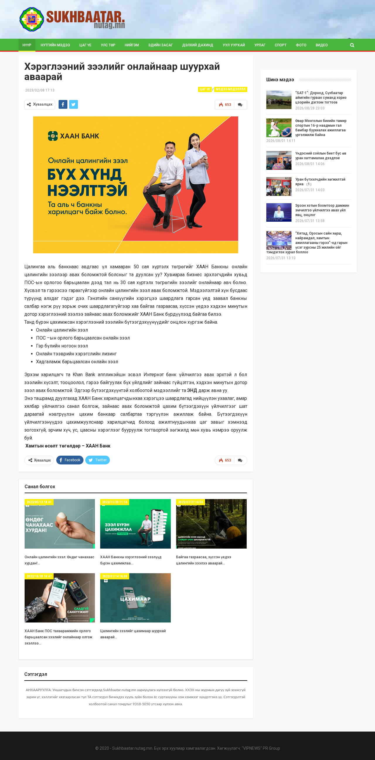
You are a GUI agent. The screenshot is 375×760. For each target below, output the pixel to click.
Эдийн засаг (160, 45)
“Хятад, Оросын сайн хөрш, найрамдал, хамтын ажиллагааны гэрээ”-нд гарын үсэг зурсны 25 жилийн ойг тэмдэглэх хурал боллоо (306, 242)
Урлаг (259, 45)
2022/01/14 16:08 (114, 576)
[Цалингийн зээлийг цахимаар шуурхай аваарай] (135, 598)
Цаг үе (85, 45)
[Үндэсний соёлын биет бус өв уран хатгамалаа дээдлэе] (279, 160)
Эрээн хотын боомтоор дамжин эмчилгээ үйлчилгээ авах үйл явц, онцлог (322, 210)
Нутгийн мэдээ (55, 45)
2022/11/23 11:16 (114, 502)
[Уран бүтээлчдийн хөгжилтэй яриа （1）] (279, 186)
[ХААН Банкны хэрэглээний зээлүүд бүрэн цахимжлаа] (135, 524)
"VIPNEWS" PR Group (261, 748)
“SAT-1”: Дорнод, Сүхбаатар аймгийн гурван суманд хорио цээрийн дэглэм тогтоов (321, 97)
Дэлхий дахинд (197, 45)
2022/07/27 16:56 (190, 502)
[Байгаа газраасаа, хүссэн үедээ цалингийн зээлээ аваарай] (211, 524)
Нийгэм (132, 45)
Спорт (281, 45)
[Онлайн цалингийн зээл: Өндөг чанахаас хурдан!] (60, 524)
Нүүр (27, 45)
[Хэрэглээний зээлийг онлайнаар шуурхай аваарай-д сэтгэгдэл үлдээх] (240, 460)
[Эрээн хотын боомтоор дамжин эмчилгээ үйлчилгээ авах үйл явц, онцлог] (279, 212)
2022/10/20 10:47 (39, 576)
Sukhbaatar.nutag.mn (132, 748)
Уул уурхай (234, 45)
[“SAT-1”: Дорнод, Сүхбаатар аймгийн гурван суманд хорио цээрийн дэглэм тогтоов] (279, 100)
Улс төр (108, 45)
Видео (322, 45)
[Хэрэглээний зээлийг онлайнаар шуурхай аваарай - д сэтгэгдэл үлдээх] (240, 104)
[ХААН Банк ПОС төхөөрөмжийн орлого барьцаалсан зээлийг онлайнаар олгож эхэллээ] (60, 598)
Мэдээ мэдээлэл (231, 89)
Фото (301, 45)
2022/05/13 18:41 (39, 502)
